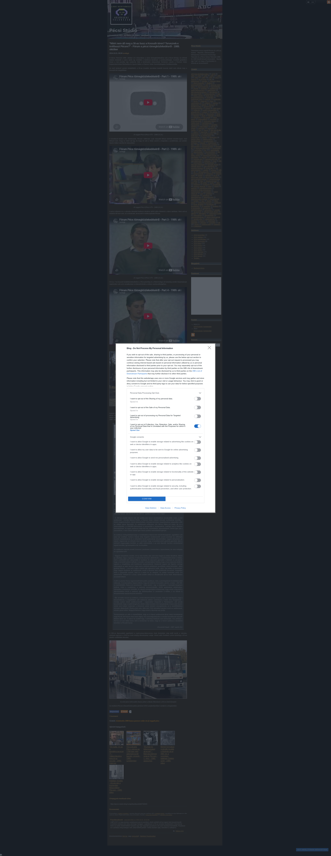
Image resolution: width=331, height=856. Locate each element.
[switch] (197, 398)
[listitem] (165, 393)
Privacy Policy (180, 508)
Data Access (165, 508)
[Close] (210, 348)
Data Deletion (150, 508)
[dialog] (165, 428)
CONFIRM (147, 499)
